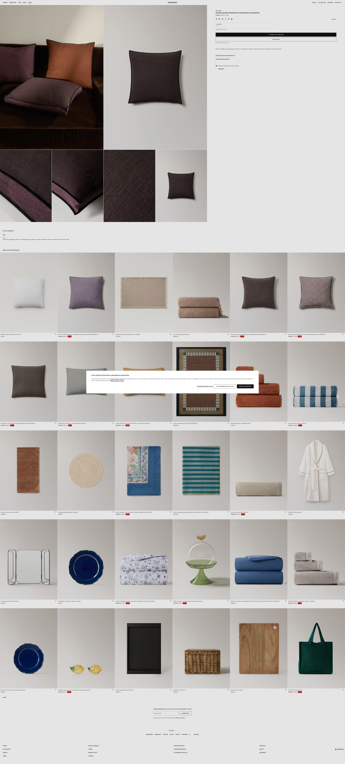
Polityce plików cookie (117, 380)
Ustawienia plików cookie (205, 386)
